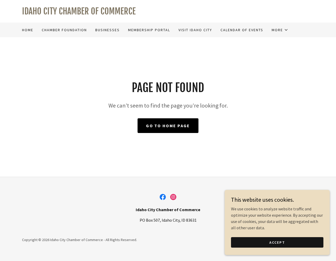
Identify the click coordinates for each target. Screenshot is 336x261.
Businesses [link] (107, 30)
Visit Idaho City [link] (195, 30)
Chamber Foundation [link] (64, 30)
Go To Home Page (168, 125)
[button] (280, 30)
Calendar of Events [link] (241, 30)
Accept (277, 242)
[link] (168, 12)
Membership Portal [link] (149, 30)
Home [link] (27, 30)
